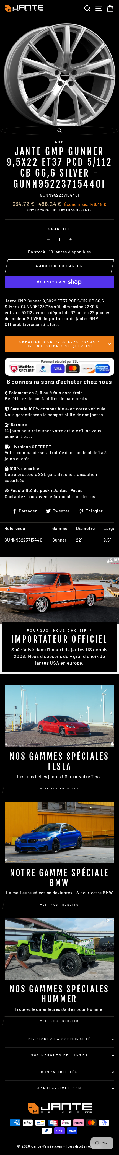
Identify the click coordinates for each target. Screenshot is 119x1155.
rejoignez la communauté (59, 1039)
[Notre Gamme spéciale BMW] (59, 832)
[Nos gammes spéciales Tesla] (59, 716)
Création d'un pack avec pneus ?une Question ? (59, 344)
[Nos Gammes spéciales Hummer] (59, 949)
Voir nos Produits (59, 904)
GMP (59, 141)
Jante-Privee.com (59, 1088)
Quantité (59, 229)
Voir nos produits (59, 788)
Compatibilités (59, 1072)
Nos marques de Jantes (59, 1055)
